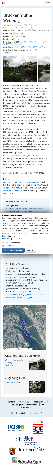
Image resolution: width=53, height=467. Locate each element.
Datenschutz (39, 401)
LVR (23, 413)
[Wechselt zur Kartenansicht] (26, 327)
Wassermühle (22, 25)
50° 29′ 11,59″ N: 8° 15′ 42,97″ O (33, 42)
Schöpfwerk (33, 27)
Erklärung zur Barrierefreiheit (24, 404)
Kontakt (11, 401)
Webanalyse (9, 245)
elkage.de (7, 187)
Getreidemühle (35, 25)
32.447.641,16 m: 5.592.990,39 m (31, 47)
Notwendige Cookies (13, 242)
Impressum (24, 401)
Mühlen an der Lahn (12, 382)
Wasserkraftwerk (21, 27)
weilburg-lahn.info (11, 190)
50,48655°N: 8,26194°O (13, 44)
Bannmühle (8, 27)
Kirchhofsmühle (29, 91)
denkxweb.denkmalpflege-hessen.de (19, 182)
